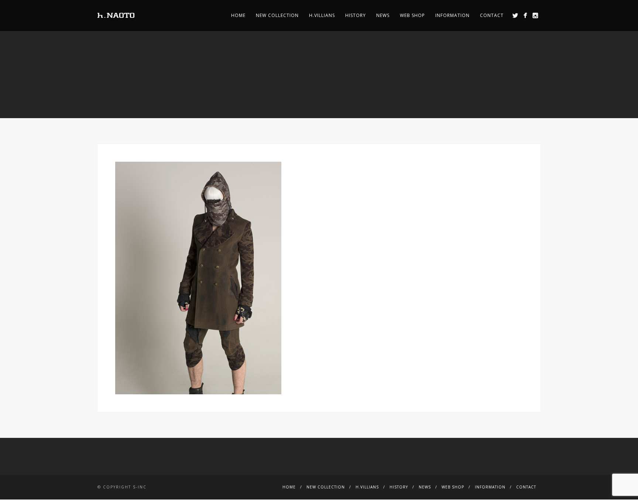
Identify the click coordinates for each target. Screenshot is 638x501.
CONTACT (492, 15)
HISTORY (355, 15)
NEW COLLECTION (277, 15)
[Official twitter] (515, 15)
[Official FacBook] (525, 15)
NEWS (383, 15)
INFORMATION (452, 15)
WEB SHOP (412, 15)
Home (238, 15)
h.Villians (322, 15)
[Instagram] (535, 15)
